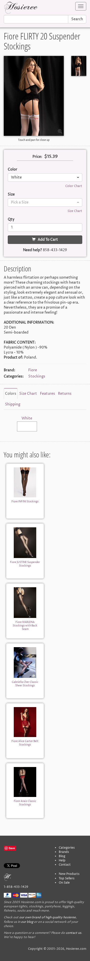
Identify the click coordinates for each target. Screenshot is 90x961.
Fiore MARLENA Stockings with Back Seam (25, 625)
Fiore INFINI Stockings (25, 501)
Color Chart (73, 186)
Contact (65, 865)
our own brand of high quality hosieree (47, 917)
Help (62, 860)
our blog (27, 922)
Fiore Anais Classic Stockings (25, 802)
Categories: (14, 376)
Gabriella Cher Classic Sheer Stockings (25, 683)
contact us (73, 933)
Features (47, 393)
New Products (69, 874)
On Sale (64, 883)
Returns (65, 393)
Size (11, 194)
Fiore (32, 370)
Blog (62, 856)
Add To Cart (47, 239)
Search (77, 19)
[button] (45, 177)
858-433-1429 (55, 250)
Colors (10, 393)
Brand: (9, 370)
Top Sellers (66, 878)
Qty (11, 219)
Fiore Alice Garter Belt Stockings (25, 743)
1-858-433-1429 (16, 887)
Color (12, 169)
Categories (67, 848)
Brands (64, 852)
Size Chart (75, 211)
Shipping (12, 404)
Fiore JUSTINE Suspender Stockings (25, 564)
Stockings (36, 376)
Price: (37, 156)
